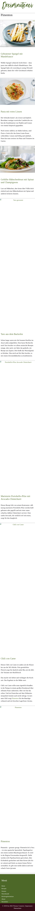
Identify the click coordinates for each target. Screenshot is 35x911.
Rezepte (4, 888)
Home (3, 886)
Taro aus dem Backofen (12, 334)
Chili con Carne (8, 658)
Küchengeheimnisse (8, 896)
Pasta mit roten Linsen (11, 111)
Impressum (28, 906)
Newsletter (5, 902)
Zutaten (4, 891)
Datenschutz (17, 908)
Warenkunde (5, 894)
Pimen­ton (15, 698)
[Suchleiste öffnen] (33, 11)
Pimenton (5, 841)
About (3, 899)
